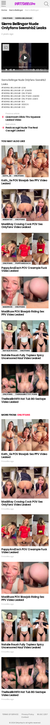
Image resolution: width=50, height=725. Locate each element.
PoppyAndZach (23, 263)
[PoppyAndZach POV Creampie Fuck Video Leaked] (25, 249)
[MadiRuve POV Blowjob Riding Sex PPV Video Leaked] (25, 292)
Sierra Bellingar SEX (14, 101)
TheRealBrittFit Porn (26, 394)
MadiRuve (7, 307)
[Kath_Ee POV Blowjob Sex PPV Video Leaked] (25, 161)
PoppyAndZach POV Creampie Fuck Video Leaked (24, 269)
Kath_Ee (7, 175)
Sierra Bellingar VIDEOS (16, 104)
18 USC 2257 (42, 714)
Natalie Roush (10, 350)
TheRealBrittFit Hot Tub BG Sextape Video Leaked (23, 400)
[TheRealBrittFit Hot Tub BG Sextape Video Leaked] (25, 380)
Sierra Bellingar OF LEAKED (17, 90)
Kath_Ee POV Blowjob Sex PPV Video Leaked (24, 181)
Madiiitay (7, 219)
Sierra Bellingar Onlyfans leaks (20, 98)
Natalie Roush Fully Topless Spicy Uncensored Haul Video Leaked (22, 356)
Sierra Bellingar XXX (14, 107)
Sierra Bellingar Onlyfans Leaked (21, 96)
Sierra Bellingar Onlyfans (17, 93)
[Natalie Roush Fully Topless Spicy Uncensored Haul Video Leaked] (25, 336)
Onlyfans (19, 175)
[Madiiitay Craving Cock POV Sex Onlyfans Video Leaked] (25, 205)
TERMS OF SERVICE (10, 714)
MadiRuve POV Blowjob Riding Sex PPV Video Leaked (22, 313)
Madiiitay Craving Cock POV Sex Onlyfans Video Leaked (22, 225)
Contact (25, 717)
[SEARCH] (46, 3)
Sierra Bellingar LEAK (14, 87)
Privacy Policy (28, 714)
